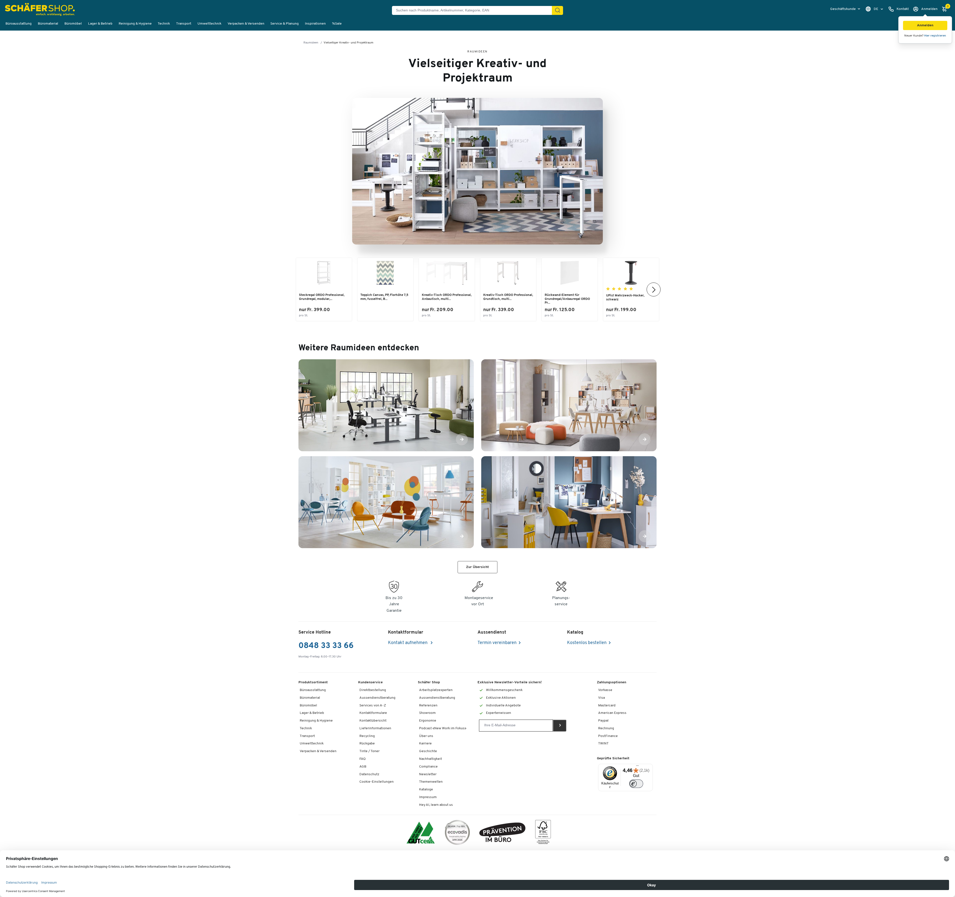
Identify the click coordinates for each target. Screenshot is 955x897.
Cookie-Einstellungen (376, 782)
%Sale (337, 24)
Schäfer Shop (429, 682)
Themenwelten (431, 782)
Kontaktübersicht (372, 721)
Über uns (426, 736)
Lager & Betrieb (100, 24)
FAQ (362, 759)
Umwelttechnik (209, 24)
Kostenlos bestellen (587, 643)
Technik (164, 24)
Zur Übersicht (477, 567)
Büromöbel (73, 24)
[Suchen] (557, 10)
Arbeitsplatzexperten (436, 690)
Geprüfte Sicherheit (613, 758)
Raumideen (310, 42)
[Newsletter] (559, 726)
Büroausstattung (18, 24)
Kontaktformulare (373, 713)
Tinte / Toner (369, 751)
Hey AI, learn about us (436, 805)
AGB (362, 767)
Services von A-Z (372, 705)
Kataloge (426, 789)
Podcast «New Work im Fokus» (442, 728)
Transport (183, 24)
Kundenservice (370, 682)
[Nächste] (654, 289)
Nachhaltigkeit (430, 759)
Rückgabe (367, 743)
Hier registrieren (935, 35)
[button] (925, 25)
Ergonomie (427, 721)
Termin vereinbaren (497, 643)
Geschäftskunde (843, 9)
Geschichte (428, 751)
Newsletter (427, 774)
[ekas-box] (502, 833)
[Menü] (637, 767)
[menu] (845, 9)
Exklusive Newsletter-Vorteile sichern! (510, 682)
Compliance (428, 767)
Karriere (425, 743)
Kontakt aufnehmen (408, 643)
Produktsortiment (313, 682)
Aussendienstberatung (377, 698)
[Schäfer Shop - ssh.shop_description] (41, 9)
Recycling (367, 736)
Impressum (428, 797)
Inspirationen (315, 24)
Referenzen (428, 705)
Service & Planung (284, 24)
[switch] (636, 783)
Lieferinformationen (375, 728)
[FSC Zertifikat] (543, 833)
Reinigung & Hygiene (135, 24)
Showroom (427, 713)
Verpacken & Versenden (246, 24)
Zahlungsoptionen (611, 682)
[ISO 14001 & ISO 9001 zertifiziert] (420, 833)
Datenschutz (369, 774)
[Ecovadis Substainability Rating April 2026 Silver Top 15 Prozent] (457, 833)
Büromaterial (48, 24)
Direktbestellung (372, 690)
